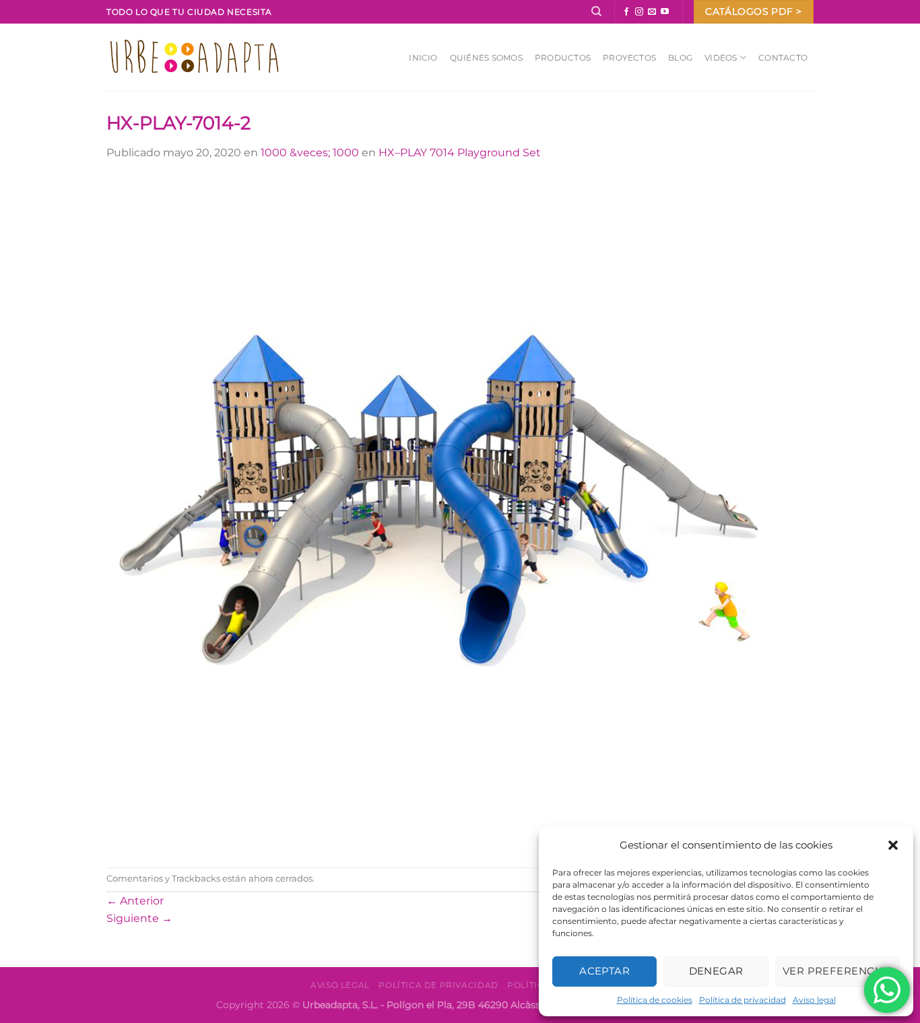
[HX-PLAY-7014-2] (443, 513)
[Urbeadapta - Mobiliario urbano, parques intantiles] (194, 57)
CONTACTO (783, 58)
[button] (893, 845)
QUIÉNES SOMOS (486, 58)
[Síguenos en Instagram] (639, 12)
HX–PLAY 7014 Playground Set (460, 152)
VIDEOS (720, 58)
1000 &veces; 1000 (310, 152)
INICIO (423, 58)
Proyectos (629, 58)
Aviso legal (814, 1000)
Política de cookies (654, 1000)
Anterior (135, 900)
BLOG (680, 58)
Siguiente (139, 918)
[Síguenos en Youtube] (665, 12)
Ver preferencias (837, 970)
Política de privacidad (742, 1000)
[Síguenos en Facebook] (626, 12)
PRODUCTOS (563, 58)
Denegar (716, 970)
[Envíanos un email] (652, 12)
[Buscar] (596, 11)
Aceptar (604, 970)
